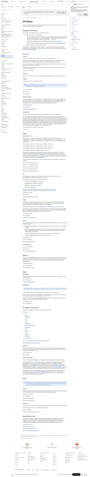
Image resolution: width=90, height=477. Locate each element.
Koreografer (27, 316)
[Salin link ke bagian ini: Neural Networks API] (36, 416)
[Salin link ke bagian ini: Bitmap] (27, 220)
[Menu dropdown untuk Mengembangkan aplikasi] (39, 1)
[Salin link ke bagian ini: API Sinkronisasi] (31, 244)
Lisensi (19, 474)
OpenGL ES (62, 159)
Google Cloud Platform (45, 469)
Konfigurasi (27, 317)
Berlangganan (76, 474)
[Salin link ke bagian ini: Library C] (28, 56)
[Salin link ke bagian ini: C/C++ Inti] (30, 54)
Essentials (13, 1)
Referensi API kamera (31, 267)
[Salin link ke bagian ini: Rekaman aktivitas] (33, 97)
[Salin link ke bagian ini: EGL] (26, 174)
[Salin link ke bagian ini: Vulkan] (27, 200)
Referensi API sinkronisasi (31, 251)
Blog (16, 464)
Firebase (38, 469)
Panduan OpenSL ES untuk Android (32, 411)
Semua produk (53, 469)
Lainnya (52, 1)
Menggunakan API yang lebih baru (31, 49)
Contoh (17, 6)
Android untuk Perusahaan (19, 457)
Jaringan (26, 331)
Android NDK (67, 462)
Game (29, 454)
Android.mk (58, 36)
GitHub (64, 382)
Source (16, 460)
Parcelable (38, 371)
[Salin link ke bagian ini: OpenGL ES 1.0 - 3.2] (33, 136)
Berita (16, 462)
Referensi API (67, 459)
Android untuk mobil (43, 459)
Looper (26, 321)
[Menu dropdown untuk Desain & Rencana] (26, 1)
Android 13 (54, 461)
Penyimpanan (27, 334)
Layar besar (42, 454)
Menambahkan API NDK (61, 43)
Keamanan (17, 459)
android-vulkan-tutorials (52, 206)
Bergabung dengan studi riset (82, 459)
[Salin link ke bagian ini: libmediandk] (30, 274)
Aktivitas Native (28, 323)
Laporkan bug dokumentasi (82, 456)
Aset (26, 314)
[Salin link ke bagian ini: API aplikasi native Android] (40, 308)
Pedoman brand (24, 474)
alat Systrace (54, 102)
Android (16, 455)
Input (26, 319)
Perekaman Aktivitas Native (31, 109)
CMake (37, 43)
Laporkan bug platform (81, 454)
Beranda (24, 17)
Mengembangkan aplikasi (33, 1)
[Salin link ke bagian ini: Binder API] (29, 346)
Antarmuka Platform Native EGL (32, 196)
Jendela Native (27, 327)
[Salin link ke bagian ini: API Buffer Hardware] (34, 357)
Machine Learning (31, 456)
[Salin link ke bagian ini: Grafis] (27, 133)
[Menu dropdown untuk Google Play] (48, 1)
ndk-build (37, 36)
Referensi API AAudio (31, 400)
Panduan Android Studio (69, 455)
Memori (26, 329)
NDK (2, 4)
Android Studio (82, 1)
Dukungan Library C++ (61, 75)
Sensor (26, 332)
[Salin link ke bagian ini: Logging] (28, 79)
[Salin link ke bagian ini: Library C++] (29, 73)
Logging (28, 93)
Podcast (16, 465)
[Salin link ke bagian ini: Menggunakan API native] (39, 30)
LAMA (28, 261)
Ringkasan (3, 6)
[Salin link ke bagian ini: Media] (27, 272)
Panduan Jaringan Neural (30, 428)
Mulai (85, 14)
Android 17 (54, 454)
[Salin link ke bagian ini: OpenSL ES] (29, 403)
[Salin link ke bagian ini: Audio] (27, 378)
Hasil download (10, 6)
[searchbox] (7, 10)
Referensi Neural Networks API (32, 430)
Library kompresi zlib (36, 114)
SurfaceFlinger (46, 372)
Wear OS (41, 456)
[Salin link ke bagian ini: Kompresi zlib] (30, 112)
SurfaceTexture (28, 336)
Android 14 (54, 459)
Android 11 (54, 464)
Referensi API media (30, 282)
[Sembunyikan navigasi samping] (13, 475)
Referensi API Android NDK (46, 310)
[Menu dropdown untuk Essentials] (16, 1)
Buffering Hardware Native (30, 325)
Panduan (23, 6)
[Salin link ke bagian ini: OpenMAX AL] (30, 285)
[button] (7, 28)
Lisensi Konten (49, 435)
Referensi (30, 6)
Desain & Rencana (22, 1)
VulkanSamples (42, 206)
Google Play (44, 1)
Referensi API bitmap (31, 241)
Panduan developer (68, 457)
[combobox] (62, 1)
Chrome (33, 469)
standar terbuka (30, 203)
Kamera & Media (30, 459)
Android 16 (54, 456)
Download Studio (68, 460)
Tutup (80, 14)
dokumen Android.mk (58, 41)
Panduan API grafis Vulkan (31, 217)
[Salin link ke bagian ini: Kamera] (28, 255)
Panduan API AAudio (30, 398)
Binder (28, 354)
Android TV (42, 461)
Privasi (29, 461)
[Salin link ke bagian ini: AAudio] (27, 388)
